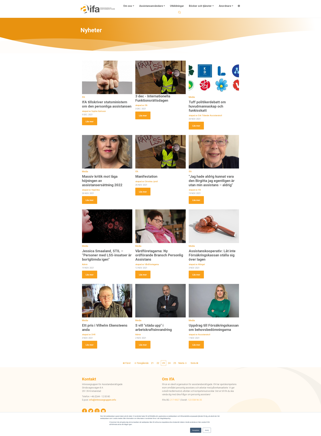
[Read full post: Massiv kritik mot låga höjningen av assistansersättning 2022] (107, 152)
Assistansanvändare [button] (151, 5)
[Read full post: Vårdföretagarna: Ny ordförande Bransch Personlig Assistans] (160, 226)
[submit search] (179, 12)
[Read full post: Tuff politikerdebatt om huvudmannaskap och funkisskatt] (214, 77)
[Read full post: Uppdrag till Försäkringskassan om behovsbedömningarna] (214, 301)
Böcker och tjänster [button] (200, 5)
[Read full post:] (214, 152)
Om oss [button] (128, 5)
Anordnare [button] (225, 5)
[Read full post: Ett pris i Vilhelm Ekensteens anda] (107, 301)
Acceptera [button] (195, 430)
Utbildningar (177, 5)
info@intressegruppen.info (102, 399)
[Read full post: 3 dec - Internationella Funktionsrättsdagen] (160, 77)
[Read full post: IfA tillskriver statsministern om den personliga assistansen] (107, 77)
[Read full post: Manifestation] (160, 152)
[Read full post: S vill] (160, 301)
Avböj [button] (207, 430)
